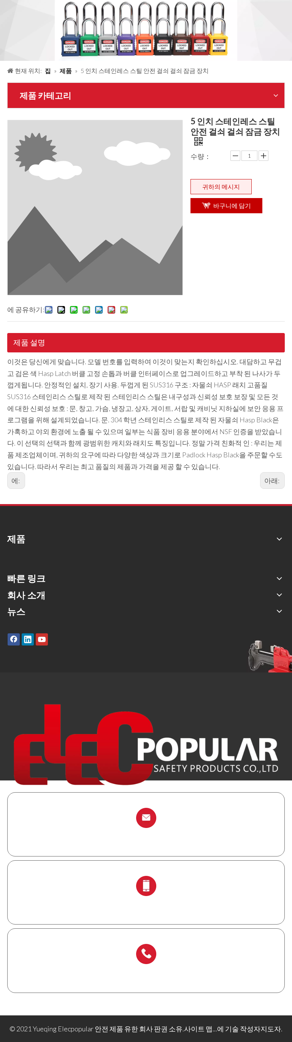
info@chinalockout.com (146, 835)
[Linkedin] (28, 639)
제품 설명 (29, 342)
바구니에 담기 (232, 205)
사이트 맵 (198, 1029)
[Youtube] (42, 639)
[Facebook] (14, 639)
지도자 (270, 1029)
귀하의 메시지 (221, 186)
